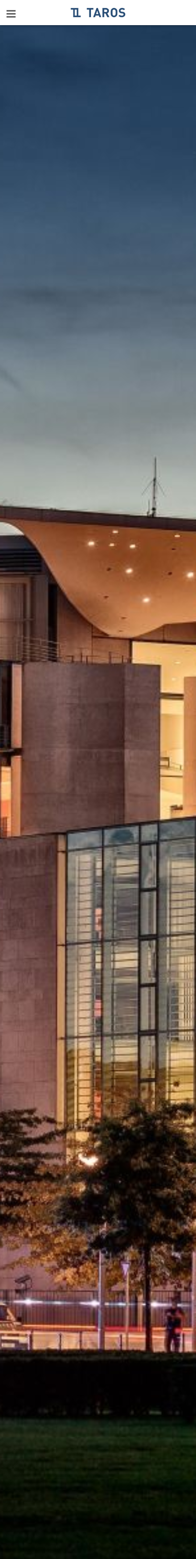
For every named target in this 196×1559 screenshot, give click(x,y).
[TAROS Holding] (98, 13)
